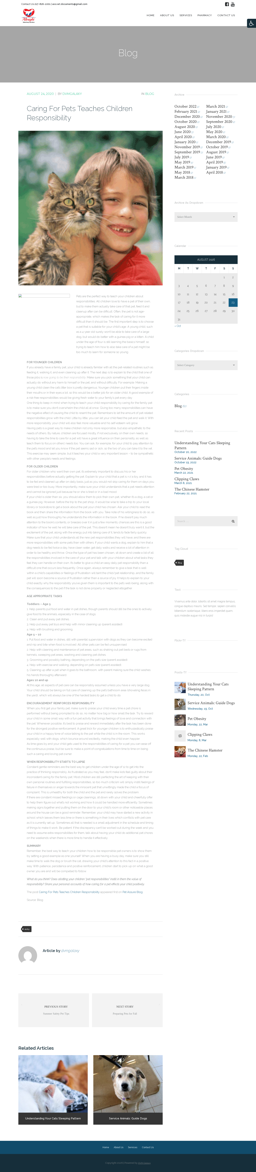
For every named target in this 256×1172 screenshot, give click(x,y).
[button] (251, 23)
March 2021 (215, 106)
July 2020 (213, 126)
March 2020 (216, 137)
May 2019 (182, 162)
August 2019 (216, 152)
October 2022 (185, 106)
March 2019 (183, 167)
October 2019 (217, 147)
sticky (27, 929)
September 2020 (219, 121)
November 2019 (187, 147)
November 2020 (219, 116)
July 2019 (181, 157)
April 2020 (183, 137)
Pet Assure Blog (133, 892)
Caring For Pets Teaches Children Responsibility (69, 892)
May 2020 (214, 132)
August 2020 (184, 126)
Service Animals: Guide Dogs (198, 458)
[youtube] (233, 4)
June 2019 (214, 157)
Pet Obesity (183, 468)
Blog (149, 94)
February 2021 (185, 111)
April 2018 (214, 172)
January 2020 (184, 142)
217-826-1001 (42, 4)
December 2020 (187, 116)
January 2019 (216, 167)
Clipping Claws (186, 479)
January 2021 (216, 111)
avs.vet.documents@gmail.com (69, 4)
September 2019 (187, 152)
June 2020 (182, 132)
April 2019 (214, 162)
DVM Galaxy (144, 1163)
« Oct (177, 325)
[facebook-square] (227, 4)
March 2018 (183, 177)
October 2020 (185, 121)
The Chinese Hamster (191, 489)
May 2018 (182, 172)
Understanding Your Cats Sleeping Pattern (202, 445)
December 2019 (218, 142)
